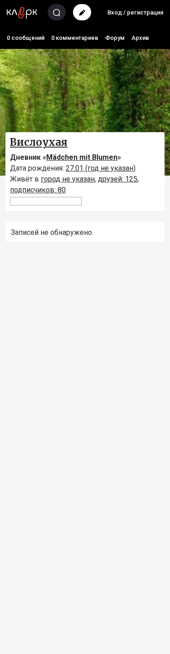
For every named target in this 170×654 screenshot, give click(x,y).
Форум (115, 37)
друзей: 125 (117, 179)
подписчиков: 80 (38, 190)
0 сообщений (25, 37)
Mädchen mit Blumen (81, 157)
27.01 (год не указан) (101, 168)
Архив (140, 37)
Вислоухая (39, 142)
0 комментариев (74, 37)
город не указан (68, 179)
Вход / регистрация (135, 12)
